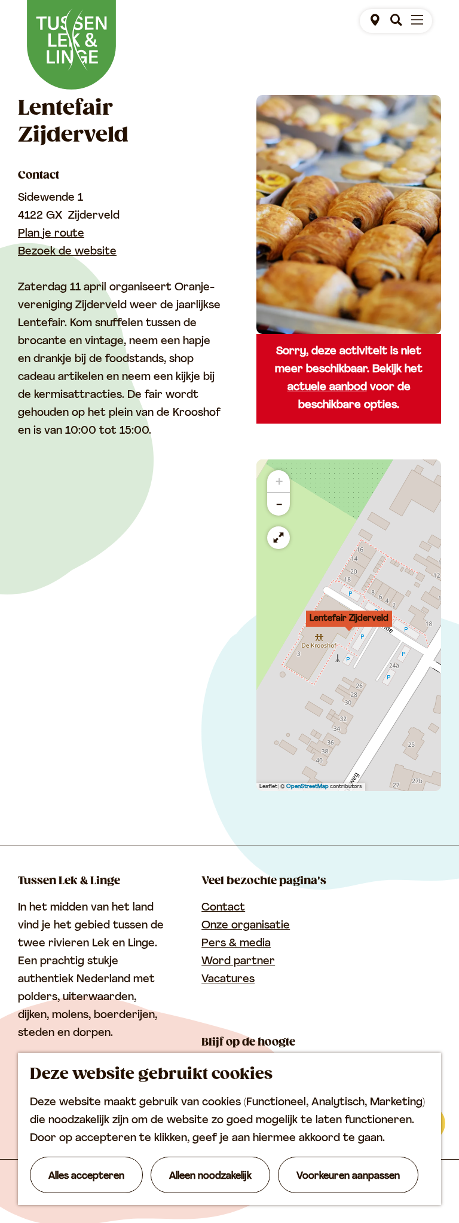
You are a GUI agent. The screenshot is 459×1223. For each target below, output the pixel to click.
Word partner (238, 962)
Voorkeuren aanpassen (348, 1176)
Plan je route (51, 234)
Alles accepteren (86, 1176)
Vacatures (228, 979)
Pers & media (236, 944)
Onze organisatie (245, 926)
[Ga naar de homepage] (71, 45)
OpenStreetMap (307, 786)
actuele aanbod (327, 387)
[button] (349, 625)
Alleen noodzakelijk (210, 1176)
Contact (223, 908)
